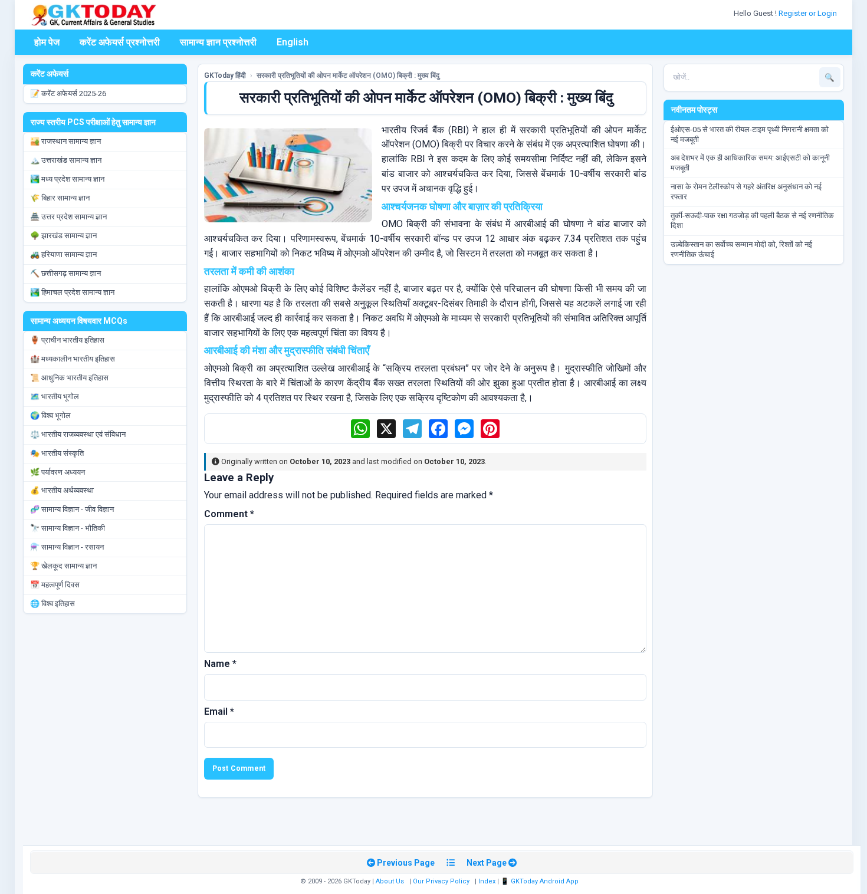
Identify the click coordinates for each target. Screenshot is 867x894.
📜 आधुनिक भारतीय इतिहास (69, 377)
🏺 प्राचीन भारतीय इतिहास (67, 340)
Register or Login (809, 13)
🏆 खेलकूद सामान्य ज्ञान (63, 565)
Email (219, 711)
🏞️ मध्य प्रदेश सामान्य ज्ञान (67, 179)
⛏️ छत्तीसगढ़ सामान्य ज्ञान (65, 273)
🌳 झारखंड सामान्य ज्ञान (63, 235)
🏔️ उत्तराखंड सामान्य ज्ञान (65, 160)
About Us (390, 881)
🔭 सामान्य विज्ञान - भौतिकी (67, 528)
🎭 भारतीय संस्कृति (57, 453)
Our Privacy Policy (441, 881)
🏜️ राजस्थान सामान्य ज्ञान (65, 141)
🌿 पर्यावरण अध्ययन (57, 472)
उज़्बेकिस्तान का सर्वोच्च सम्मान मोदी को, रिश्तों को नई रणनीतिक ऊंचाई (741, 249)
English (292, 42)
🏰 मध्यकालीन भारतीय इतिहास (72, 358)
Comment (229, 514)
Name (220, 663)
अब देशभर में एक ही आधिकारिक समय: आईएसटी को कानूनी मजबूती (750, 162)
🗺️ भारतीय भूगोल (54, 396)
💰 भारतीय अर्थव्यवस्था (62, 490)
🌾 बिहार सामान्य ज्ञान (60, 197)
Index (486, 881)
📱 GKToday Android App (540, 881)
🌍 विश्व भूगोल (50, 415)
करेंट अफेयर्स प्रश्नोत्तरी (120, 42)
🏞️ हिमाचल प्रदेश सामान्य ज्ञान (72, 292)
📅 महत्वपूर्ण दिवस (55, 584)
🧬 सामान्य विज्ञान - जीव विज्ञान (72, 509)
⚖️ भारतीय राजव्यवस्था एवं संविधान (78, 434)
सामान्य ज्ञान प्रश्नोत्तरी (218, 42)
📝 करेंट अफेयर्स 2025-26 (68, 93)
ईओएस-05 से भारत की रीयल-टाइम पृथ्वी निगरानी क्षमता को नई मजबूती (750, 134)
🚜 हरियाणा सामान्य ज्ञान (63, 254)
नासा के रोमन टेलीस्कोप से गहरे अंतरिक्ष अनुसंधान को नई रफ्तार (746, 191)
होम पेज (47, 42)
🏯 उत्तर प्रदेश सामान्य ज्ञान (68, 216)
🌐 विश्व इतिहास (52, 603)
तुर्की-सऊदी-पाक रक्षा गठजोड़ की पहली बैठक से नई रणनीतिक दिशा (752, 220)
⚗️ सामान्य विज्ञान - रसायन (67, 547)
